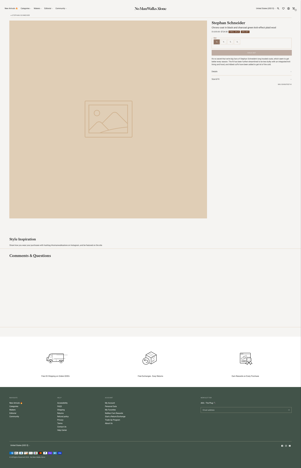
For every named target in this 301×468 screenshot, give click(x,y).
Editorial (47, 8)
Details (214, 71)
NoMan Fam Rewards (114, 413)
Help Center (62, 430)
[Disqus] (150, 292)
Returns (60, 413)
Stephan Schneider (228, 23)
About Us (109, 423)
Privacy (60, 420)
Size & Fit (215, 79)
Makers (37, 8)
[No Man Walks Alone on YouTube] (289, 446)
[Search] (278, 8)
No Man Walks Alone (37, 457)
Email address (208, 407)
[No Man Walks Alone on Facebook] (282, 446)
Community (60, 8)
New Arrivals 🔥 (11, 8)
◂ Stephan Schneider (20, 15)
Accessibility (62, 403)
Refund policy (63, 416)
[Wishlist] (283, 8)
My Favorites (110, 410)
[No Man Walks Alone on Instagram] (286, 446)
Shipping (61, 410)
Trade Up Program (112, 420)
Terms (59, 423)
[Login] (288, 8)
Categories (25, 8)
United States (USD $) (265, 8)
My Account (110, 403)
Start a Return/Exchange (115, 416)
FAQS (59, 406)
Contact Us (61, 427)
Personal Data (111, 406)
